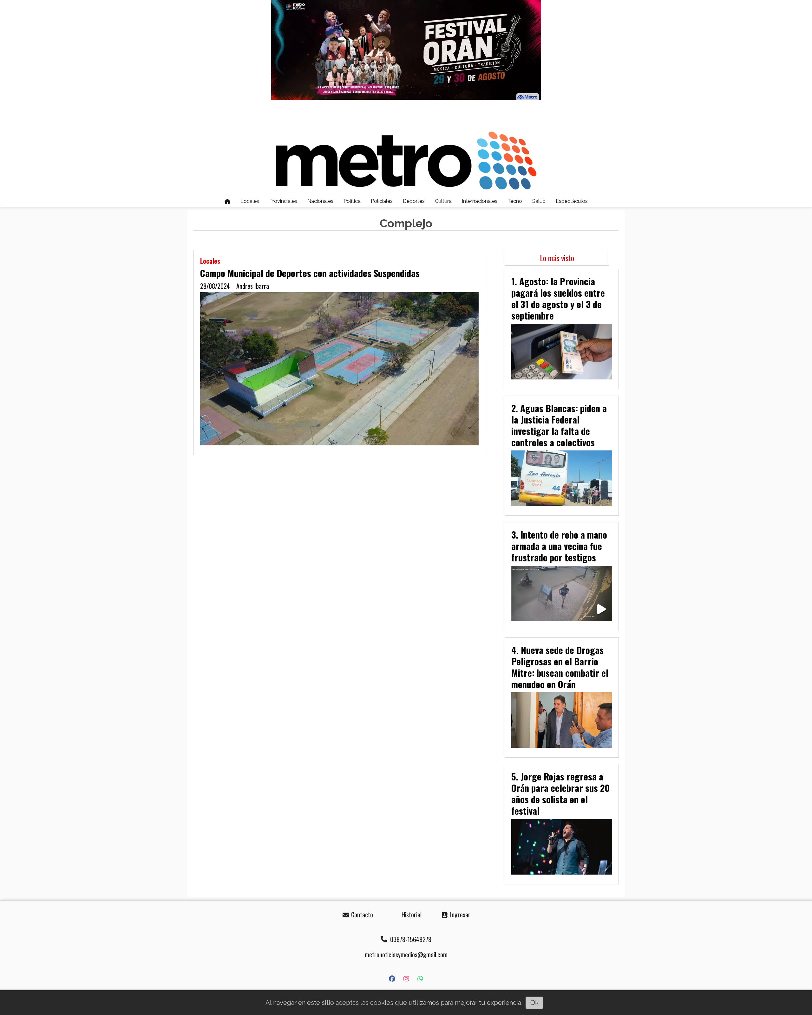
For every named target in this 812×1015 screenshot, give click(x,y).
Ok (534, 1002)
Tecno (515, 201)
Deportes (414, 201)
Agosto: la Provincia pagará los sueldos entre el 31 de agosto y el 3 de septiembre (558, 298)
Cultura (443, 201)
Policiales (382, 201)
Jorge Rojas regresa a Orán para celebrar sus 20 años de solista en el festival (560, 793)
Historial (411, 914)
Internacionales (479, 201)
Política (352, 201)
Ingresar (459, 914)
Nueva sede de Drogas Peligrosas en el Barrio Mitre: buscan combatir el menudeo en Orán (559, 667)
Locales (249, 201)
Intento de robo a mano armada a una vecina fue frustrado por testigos (559, 546)
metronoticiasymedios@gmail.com (406, 954)
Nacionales (320, 201)
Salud (539, 201)
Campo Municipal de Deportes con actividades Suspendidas (310, 273)
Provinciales (283, 201)
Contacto (361, 914)
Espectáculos (572, 201)
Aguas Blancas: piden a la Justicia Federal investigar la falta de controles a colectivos (559, 425)
